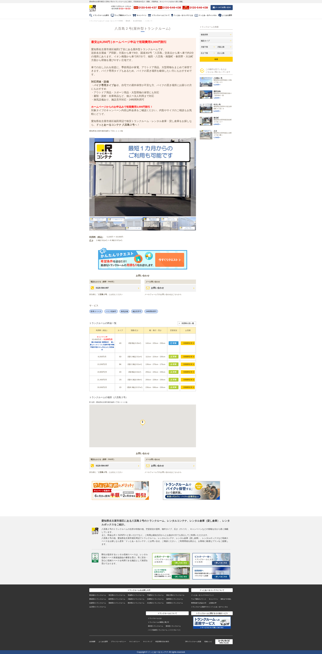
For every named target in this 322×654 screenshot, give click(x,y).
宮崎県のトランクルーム (174, 603)
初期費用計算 (187, 343)
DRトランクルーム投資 (193, 641)
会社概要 (92, 641)
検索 (216, 59)
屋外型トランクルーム (155, 626)
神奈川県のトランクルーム (175, 595)
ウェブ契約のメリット (123, 15)
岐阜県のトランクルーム (117, 599)
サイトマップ (147, 641)
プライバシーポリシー (118, 641)
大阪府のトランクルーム (136, 599)
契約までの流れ (226, 599)
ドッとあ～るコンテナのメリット (202, 595)
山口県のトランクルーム (97, 607)
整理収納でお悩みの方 (198, 603)
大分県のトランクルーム (155, 603)
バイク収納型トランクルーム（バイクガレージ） (164, 630)
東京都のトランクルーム (97, 595)
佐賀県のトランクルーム (97, 603)
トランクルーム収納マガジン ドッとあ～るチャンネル (209, 607)
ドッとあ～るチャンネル (208, 15)
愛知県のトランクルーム (97, 599)
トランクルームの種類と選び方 (158, 622)
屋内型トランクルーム (173, 626)
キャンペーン (141, 15)
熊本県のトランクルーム (136, 603)
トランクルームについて (161, 15)
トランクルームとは (155, 618)
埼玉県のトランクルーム (117, 595)
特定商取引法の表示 (162, 641)
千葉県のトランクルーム (155, 595)
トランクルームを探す (101, 15)
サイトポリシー (134, 641)
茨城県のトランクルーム (136, 595)
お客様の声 (212, 603)
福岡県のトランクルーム (174, 599)
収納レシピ (208, 641)
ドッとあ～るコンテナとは (183, 15)
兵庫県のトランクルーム (155, 599)
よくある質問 (227, 15)
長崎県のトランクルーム (117, 603)
